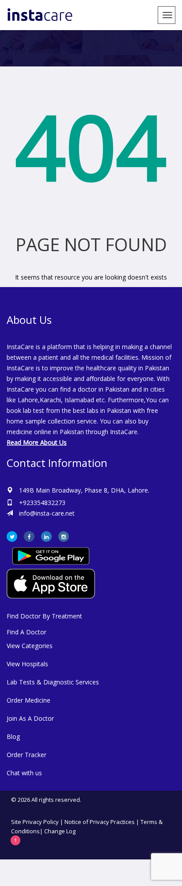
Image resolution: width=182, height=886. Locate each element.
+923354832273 (42, 502)
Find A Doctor (26, 632)
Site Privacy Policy (35, 822)
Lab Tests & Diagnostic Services (53, 682)
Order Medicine (28, 700)
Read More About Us (37, 442)
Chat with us (24, 773)
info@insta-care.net (47, 513)
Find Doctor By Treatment (44, 616)
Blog (13, 736)
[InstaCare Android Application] (51, 555)
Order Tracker (26, 754)
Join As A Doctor (30, 718)
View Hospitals (27, 664)
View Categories (30, 645)
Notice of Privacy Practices (99, 822)
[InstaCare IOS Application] (91, 583)
